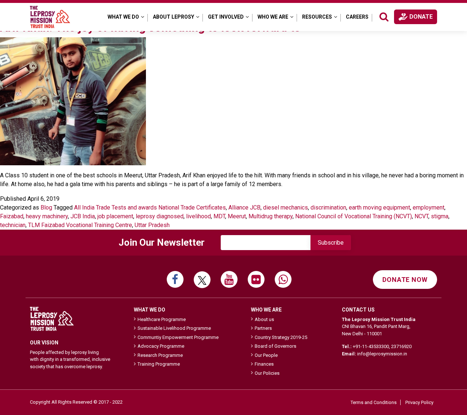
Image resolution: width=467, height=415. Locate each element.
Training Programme (159, 364)
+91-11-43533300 (371, 346)
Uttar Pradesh (152, 225)
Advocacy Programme (161, 346)
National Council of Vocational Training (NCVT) (353, 216)
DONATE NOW (405, 279)
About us (264, 319)
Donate (421, 16)
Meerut (237, 216)
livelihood (198, 216)
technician (13, 225)
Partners (263, 328)
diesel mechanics (285, 207)
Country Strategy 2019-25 (281, 337)
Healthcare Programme (162, 319)
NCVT (421, 216)
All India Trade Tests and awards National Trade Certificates (150, 207)
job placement (115, 216)
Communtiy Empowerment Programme (178, 337)
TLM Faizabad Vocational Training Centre (80, 225)
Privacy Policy (419, 402)
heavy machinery (47, 216)
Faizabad (11, 216)
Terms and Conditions (374, 402)
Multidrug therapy (270, 216)
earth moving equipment (379, 207)
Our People (266, 355)
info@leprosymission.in (382, 353)
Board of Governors (275, 346)
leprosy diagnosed (160, 216)
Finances (264, 364)
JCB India (82, 216)
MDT (219, 216)
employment (428, 207)
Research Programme (160, 355)
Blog (46, 207)
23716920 (401, 346)
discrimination (328, 207)
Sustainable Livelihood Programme (174, 328)
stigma (439, 216)
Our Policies (267, 373)
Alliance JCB (244, 207)
